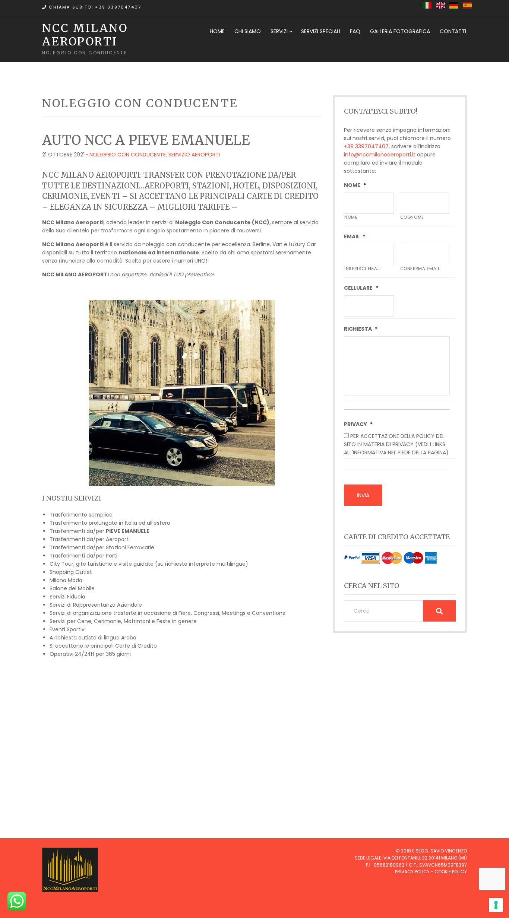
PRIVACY (358, 424)
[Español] (467, 5)
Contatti (453, 31)
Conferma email (420, 268)
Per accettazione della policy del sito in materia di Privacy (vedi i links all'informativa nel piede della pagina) (396, 444)
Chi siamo (247, 31)
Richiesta (360, 328)
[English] (441, 5)
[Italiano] (427, 5)
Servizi (279, 31)
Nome (355, 185)
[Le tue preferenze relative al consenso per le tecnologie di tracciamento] (496, 905)
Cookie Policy (450, 871)
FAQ (355, 31)
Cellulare (361, 288)
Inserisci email (362, 268)
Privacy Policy (412, 871)
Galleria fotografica (400, 31)
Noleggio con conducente (127, 154)
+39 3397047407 (366, 146)
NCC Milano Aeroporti (85, 34)
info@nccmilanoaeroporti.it (379, 154)
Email (354, 236)
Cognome (412, 217)
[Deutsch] (454, 5)
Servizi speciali (320, 31)
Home (217, 31)
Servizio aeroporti (194, 154)
